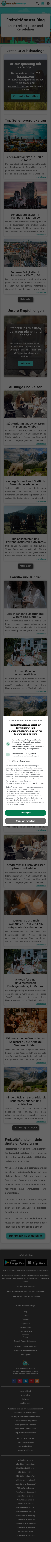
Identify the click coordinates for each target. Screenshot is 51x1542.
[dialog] (26, 771)
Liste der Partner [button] (38, 783)
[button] (25, 761)
